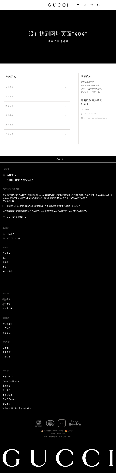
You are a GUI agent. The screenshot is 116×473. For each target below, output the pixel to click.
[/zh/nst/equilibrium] (39, 423)
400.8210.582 (90, 114)
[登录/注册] (84, 5)
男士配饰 (9, 134)
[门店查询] (91, 5)
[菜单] (105, 5)
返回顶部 (59, 159)
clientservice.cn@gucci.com (95, 118)
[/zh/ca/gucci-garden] (75, 423)
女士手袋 (9, 87)
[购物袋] (78, 5)
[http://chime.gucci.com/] (50, 423)
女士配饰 (9, 106)
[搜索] (98, 5)
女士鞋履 (9, 97)
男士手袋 (9, 115)
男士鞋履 (9, 125)
